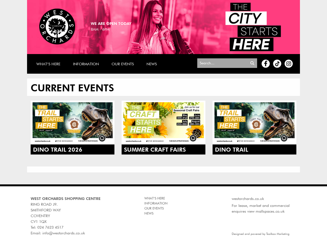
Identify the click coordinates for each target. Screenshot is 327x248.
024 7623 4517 (50, 227)
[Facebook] (266, 63)
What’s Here (48, 64)
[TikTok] (277, 63)
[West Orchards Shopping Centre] (57, 26)
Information (86, 64)
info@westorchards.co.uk (63, 233)
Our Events (123, 64)
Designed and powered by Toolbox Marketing (260, 234)
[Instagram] (289, 63)
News (152, 64)
